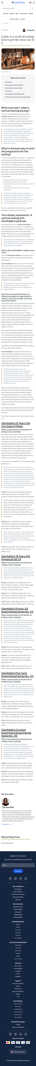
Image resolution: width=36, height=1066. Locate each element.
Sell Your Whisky (18, 909)
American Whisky (18, 1012)
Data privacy (18, 988)
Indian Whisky (18, 1014)
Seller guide (18, 912)
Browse (5, 13)
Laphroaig (18, 947)
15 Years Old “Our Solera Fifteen (13, 88)
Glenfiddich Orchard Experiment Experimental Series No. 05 (16, 732)
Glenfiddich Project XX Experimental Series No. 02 (17, 610)
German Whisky (18, 1017)
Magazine (18, 976)
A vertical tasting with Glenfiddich (14, 85)
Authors (22, 19)
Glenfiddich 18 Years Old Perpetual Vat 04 (15, 558)
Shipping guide (18, 914)
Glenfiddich (18, 950)
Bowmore (18, 932)
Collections (23, 13)
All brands (18, 899)
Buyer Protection (18, 891)
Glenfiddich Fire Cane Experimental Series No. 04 (17, 674)
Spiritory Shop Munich (18, 1027)
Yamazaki (18, 935)
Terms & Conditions (18, 983)
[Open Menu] (2, 3)
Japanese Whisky (18, 1003)
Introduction (8, 82)
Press (18, 973)
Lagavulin (18, 953)
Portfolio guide (18, 968)
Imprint (18, 986)
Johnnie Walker (18, 938)
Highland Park (18, 945)
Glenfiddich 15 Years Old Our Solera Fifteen (15, 425)
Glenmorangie (18, 958)
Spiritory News (14, 19)
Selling (30, 13)
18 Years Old (8, 91)
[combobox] (18, 23)
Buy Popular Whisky (18, 897)
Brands (12, 13)
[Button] (10, 878)
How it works (18, 966)
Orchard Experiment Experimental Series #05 (17, 97)
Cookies (18, 994)
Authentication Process (18, 894)
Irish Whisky (18, 1006)
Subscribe (18, 871)
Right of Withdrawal (18, 991)
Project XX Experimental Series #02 (14, 94)
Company (18, 971)
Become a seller (18, 906)
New (17, 13)
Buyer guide (18, 889)
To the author (5, 824)
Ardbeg (18, 927)
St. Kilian (18, 1024)
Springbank (18, 929)
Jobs (18, 996)
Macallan (18, 924)
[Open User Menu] (34, 3)
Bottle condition (18, 917)
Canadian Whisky (18, 1009)
